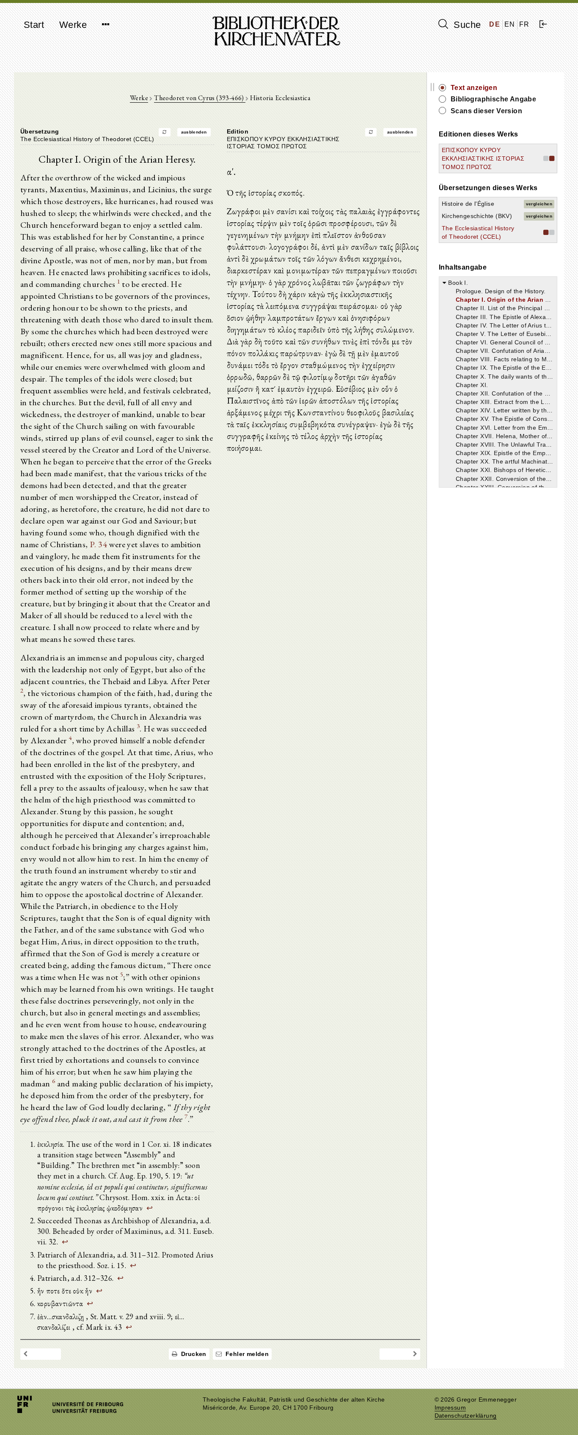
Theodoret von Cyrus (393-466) (199, 97)
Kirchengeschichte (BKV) (477, 216)
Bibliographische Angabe (493, 99)
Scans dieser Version (486, 111)
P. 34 (98, 544)
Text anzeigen (474, 87)
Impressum (450, 1408)
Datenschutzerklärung (466, 1416)
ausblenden (194, 132)
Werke (73, 24)
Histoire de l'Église (468, 203)
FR (524, 24)
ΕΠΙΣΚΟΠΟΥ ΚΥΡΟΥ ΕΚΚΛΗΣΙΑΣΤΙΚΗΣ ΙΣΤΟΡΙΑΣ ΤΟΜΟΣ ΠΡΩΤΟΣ (483, 158)
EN (509, 24)
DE (494, 24)
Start (34, 24)
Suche (466, 24)
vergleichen (539, 204)
